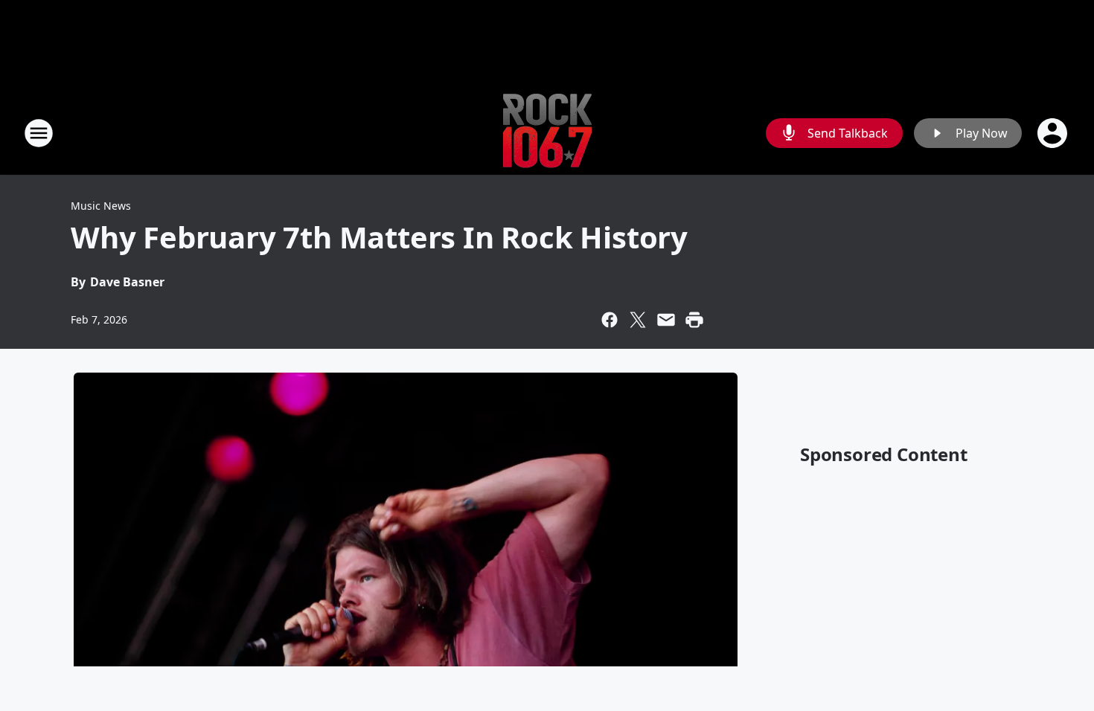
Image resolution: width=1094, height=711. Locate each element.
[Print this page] (694, 319)
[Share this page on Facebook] (609, 319)
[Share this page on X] (637, 319)
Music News (101, 206)
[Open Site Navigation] (39, 133)
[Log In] (1053, 133)
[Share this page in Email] (666, 319)
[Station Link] (547, 133)
